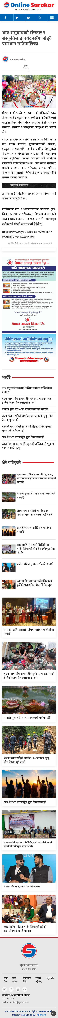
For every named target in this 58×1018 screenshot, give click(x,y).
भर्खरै (6, 377)
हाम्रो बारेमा (14, 980)
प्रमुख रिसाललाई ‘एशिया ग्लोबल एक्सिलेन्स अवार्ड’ (27, 390)
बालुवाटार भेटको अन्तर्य (35, 564)
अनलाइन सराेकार (18, 59)
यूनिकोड (50, 978)
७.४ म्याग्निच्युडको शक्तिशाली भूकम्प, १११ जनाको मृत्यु (28, 446)
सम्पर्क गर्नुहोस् (38, 980)
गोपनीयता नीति (27, 980)
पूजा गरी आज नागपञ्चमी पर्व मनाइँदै (25, 409)
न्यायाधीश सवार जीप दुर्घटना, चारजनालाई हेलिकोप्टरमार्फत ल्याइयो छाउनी (27, 400)
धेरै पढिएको (11, 462)
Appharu (41, 1014)
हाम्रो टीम (6, 980)
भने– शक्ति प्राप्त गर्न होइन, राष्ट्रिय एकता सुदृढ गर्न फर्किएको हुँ (27, 428)
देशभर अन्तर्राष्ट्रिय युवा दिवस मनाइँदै (23, 437)
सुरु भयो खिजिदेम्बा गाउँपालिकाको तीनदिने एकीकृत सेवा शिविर (36, 548)
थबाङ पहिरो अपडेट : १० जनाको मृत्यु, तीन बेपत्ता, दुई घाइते (27, 418)
